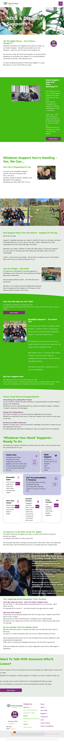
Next (62, 21)
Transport (11, 723)
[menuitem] (48, 704)
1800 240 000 (27, 727)
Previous (2, 21)
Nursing (12, 728)
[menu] (61, 4)
